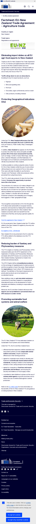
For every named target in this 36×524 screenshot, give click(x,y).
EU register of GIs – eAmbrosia (10, 230)
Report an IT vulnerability (8, 476)
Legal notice (5, 489)
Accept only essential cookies (18, 520)
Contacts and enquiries (8, 423)
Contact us (4, 472)
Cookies (3, 482)
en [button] (25, 6)
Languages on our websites (9, 479)
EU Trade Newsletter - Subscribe (11, 426)
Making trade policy (7, 438)
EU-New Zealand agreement (11, 15)
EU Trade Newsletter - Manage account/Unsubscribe (17, 430)
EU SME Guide (13, 387)
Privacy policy (5, 485)
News (3, 442)
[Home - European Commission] (6, 5)
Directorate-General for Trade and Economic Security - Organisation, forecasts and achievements (18, 446)
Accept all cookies (14, 515)
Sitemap (3, 450)
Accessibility (5, 492)
